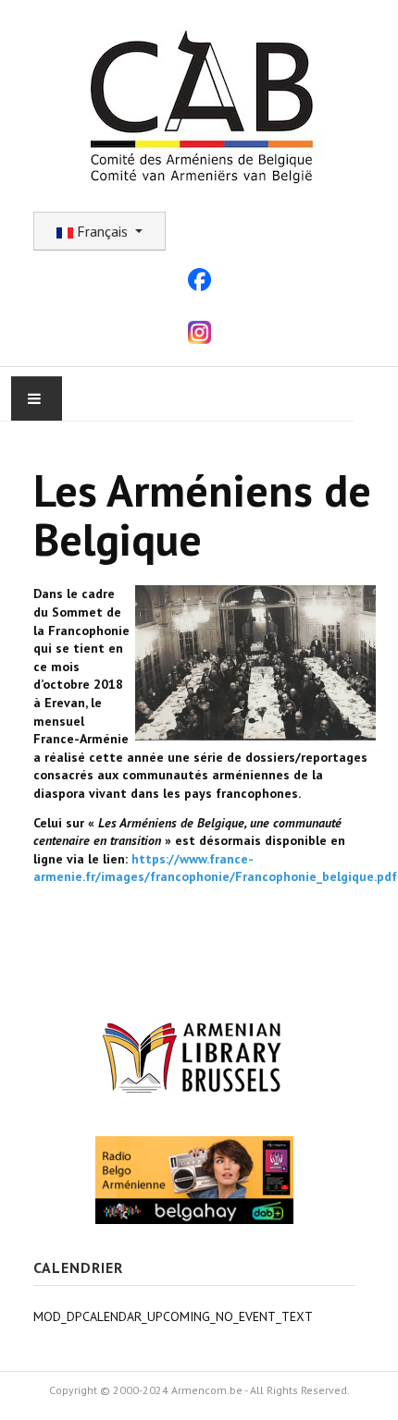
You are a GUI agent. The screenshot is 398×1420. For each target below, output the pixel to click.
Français (102, 231)
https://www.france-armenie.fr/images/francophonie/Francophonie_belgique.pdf (215, 868)
